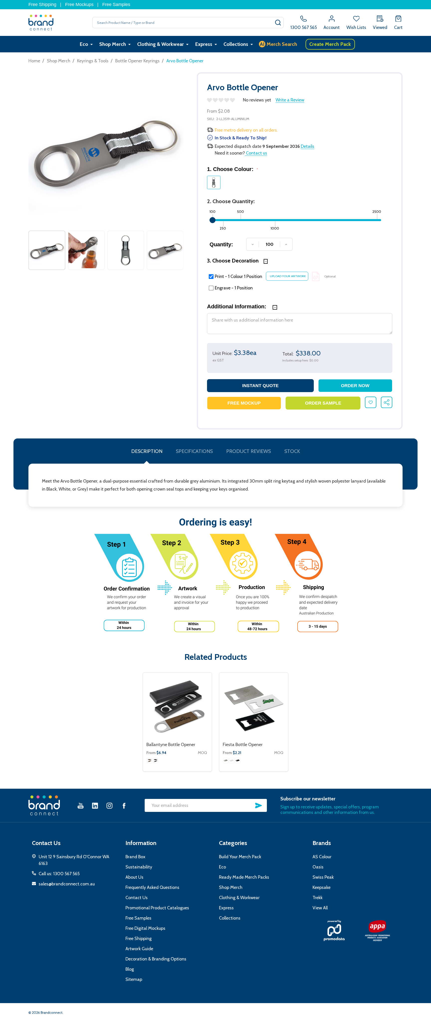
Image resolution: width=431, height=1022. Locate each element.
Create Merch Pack (330, 44)
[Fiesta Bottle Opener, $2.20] (254, 707)
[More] (91, 44)
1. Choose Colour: (232, 169)
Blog (129, 969)
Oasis (318, 867)
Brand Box (135, 856)
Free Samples (116, 4)
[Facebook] (124, 805)
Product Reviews (248, 451)
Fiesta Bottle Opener (243, 744)
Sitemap (133, 979)
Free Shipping (42, 4)
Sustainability (138, 867)
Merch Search (278, 44)
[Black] (155, 760)
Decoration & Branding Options (155, 959)
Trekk (318, 897)
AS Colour (322, 856)
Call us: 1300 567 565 (59, 873)
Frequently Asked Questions (152, 887)
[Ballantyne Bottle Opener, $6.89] (177, 707)
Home (34, 61)
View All (320, 908)
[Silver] (225, 760)
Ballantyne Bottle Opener (170, 744)
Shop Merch (112, 44)
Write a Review (290, 100)
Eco (84, 44)
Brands (322, 843)
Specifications (194, 451)
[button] (334, 930)
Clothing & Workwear (160, 44)
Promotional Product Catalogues (157, 908)
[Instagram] (109, 805)
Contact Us (136, 897)
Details (307, 146)
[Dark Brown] (149, 760)
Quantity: (221, 244)
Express (203, 44)
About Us (134, 877)
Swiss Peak (323, 877)
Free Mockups (79, 4)
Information (140, 843)
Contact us (256, 153)
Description (146, 451)
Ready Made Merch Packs (244, 877)
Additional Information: (237, 306)
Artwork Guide (139, 948)
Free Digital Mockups (145, 928)
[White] (231, 760)
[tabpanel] (46, 250)
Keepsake (321, 887)
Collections (235, 44)
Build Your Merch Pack (240, 856)
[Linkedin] (95, 805)
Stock (292, 451)
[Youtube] (80, 805)
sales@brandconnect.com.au (67, 884)
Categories (233, 843)
